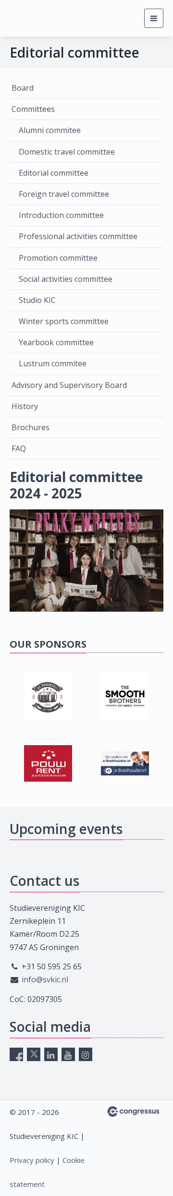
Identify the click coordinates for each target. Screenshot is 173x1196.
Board (23, 88)
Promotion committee (58, 258)
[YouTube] (68, 1054)
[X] (33, 1054)
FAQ (19, 448)
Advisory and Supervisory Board (69, 385)
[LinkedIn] (51, 1054)
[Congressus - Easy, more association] (133, 1111)
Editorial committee (53, 173)
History (25, 406)
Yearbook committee (56, 342)
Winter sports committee (64, 321)
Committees (33, 109)
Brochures (30, 427)
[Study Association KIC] (28, 18)
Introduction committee (61, 215)
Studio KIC (37, 300)
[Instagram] (85, 1054)
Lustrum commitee (52, 363)
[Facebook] (16, 1054)
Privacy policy (32, 1160)
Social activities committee (65, 279)
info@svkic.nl (45, 979)
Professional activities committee (78, 236)
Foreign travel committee (64, 194)
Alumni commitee (50, 130)
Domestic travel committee (67, 151)
